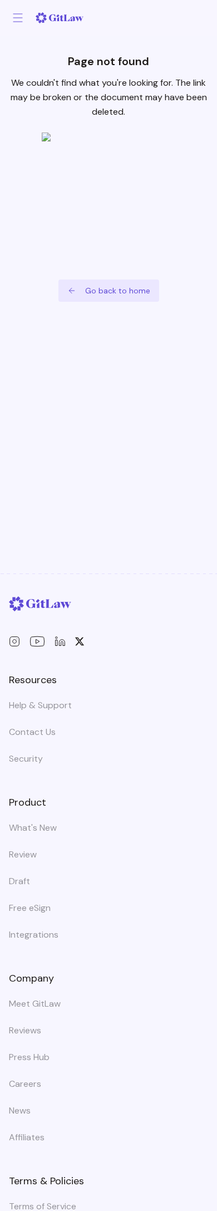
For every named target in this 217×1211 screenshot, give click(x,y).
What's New (33, 828)
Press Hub (29, 1057)
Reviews (25, 1030)
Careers (25, 1084)
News (20, 1110)
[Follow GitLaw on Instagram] (14, 641)
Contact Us (32, 732)
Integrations (33, 934)
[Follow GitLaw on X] (80, 641)
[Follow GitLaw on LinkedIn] (60, 641)
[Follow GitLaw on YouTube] (37, 641)
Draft (19, 881)
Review (23, 854)
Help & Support (40, 705)
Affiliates (27, 1137)
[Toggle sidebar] (18, 18)
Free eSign (30, 908)
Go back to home (117, 291)
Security (26, 758)
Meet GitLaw (35, 1003)
